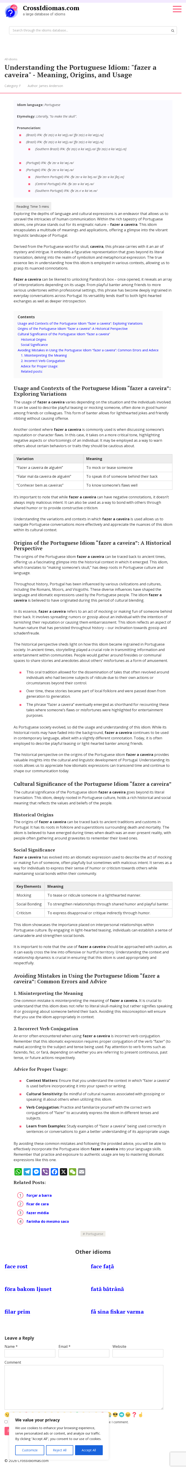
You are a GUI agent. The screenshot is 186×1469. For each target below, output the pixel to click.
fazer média (37, 1212)
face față (102, 1266)
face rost (16, 1266)
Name (11, 1346)
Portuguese (94, 1234)
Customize (30, 1450)
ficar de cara (37, 1203)
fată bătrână (107, 1289)
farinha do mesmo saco (47, 1221)
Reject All (59, 1450)
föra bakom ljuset (28, 1289)
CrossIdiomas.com (51, 8)
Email (65, 1346)
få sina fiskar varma (117, 1311)
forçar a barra (39, 1195)
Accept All (89, 1450)
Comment (13, 1362)
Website (119, 1346)
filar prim (17, 1311)
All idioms (11, 59)
